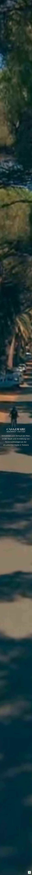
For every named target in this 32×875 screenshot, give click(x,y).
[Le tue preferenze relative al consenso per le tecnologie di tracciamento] (29, 872)
